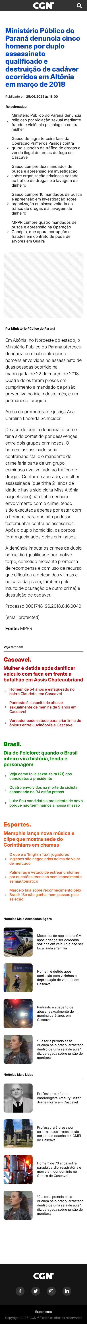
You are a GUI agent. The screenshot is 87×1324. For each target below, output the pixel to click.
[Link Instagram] (51, 1294)
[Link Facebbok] (20, 1294)
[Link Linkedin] (66, 1294)
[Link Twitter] (35, 1294)
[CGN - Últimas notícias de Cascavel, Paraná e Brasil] (43, 5)
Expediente (43, 1311)
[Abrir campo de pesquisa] (79, 5)
